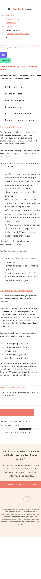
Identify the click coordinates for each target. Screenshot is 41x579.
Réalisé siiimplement (30, 511)
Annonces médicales (7, 46)
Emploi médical (21, 46)
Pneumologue (33, 46)
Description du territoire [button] (12, 387)
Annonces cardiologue (31, 514)
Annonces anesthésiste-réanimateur (16, 516)
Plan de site (35, 509)
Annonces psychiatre (32, 521)
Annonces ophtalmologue (30, 519)
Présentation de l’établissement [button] (16, 290)
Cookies (20, 524)
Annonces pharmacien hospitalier (12, 521)
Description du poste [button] (10, 127)
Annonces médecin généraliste (12, 514)
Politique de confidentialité (13, 511)
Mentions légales (24, 509)
